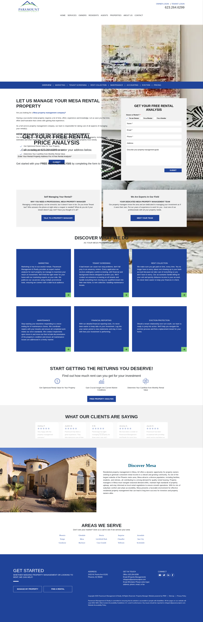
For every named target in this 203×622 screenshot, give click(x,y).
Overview (46, 85)
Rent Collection (99, 85)
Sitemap (171, 596)
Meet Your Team (145, 218)
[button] (160, 575)
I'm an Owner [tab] (134, 118)
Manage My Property (27, 589)
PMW (164, 596)
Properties (115, 15)
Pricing (157, 85)
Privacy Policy (181, 596)
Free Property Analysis (101, 399)
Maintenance (116, 85)
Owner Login (162, 4)
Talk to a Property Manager (58, 218)
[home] (29, 6)
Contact (139, 15)
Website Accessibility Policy (97, 605)
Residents (94, 15)
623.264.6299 (174, 7)
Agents (104, 15)
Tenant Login (177, 4)
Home (62, 15)
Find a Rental (57, 589)
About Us (127, 15)
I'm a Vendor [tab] (161, 118)
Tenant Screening (78, 85)
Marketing (60, 85)
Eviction (146, 85)
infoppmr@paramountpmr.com (134, 579)
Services (72, 15)
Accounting (132, 85)
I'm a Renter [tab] (147, 118)
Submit (173, 170)
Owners (82, 15)
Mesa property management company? (49, 113)
